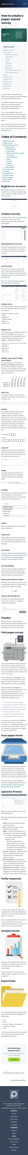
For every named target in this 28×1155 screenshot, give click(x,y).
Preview (5, 75)
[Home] (14, 1094)
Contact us (14, 1130)
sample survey (6, 275)
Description (8, 65)
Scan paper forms (7, 79)
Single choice (10, 151)
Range (8, 159)
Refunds (14, 1150)
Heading (8, 59)
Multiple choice (11, 149)
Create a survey (7, 52)
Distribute (6, 171)
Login (24, 4)
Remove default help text (12, 72)
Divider (7, 61)
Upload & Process (7, 81)
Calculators (14, 1125)
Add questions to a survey (11, 54)
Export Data (6, 88)
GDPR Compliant (17, 1101)
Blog (6, 9)
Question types (9, 56)
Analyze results (7, 86)
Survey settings (8, 68)
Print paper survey (7, 77)
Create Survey (22, 217)
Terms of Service (14, 1147)
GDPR (14, 1144)
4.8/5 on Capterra (7, 1101)
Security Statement (14, 1139)
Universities (14, 1116)
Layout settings (9, 167)
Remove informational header (13, 70)
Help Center (14, 1119)
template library (6, 130)
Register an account (8, 50)
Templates (14, 1122)
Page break (8, 63)
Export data (6, 181)
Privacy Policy (14, 1142)
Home (2, 9)
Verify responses (7, 84)
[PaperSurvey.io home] (11, 4)
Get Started (14, 1059)
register (13, 190)
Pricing (14, 1113)
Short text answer (12, 157)
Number (9, 161)
